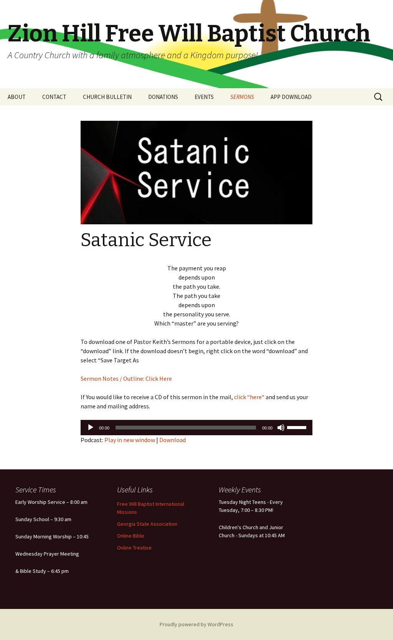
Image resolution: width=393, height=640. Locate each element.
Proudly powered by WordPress (196, 624)
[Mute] (281, 427)
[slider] (298, 427)
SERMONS (242, 96)
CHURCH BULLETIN (107, 96)
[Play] (90, 427)
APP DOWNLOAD (291, 96)
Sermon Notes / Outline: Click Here (126, 378)
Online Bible (130, 535)
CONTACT (54, 96)
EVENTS (204, 96)
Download (172, 440)
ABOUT (17, 96)
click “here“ (248, 397)
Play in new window (129, 440)
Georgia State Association (147, 523)
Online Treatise (134, 547)
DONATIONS (163, 96)
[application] (196, 427)
